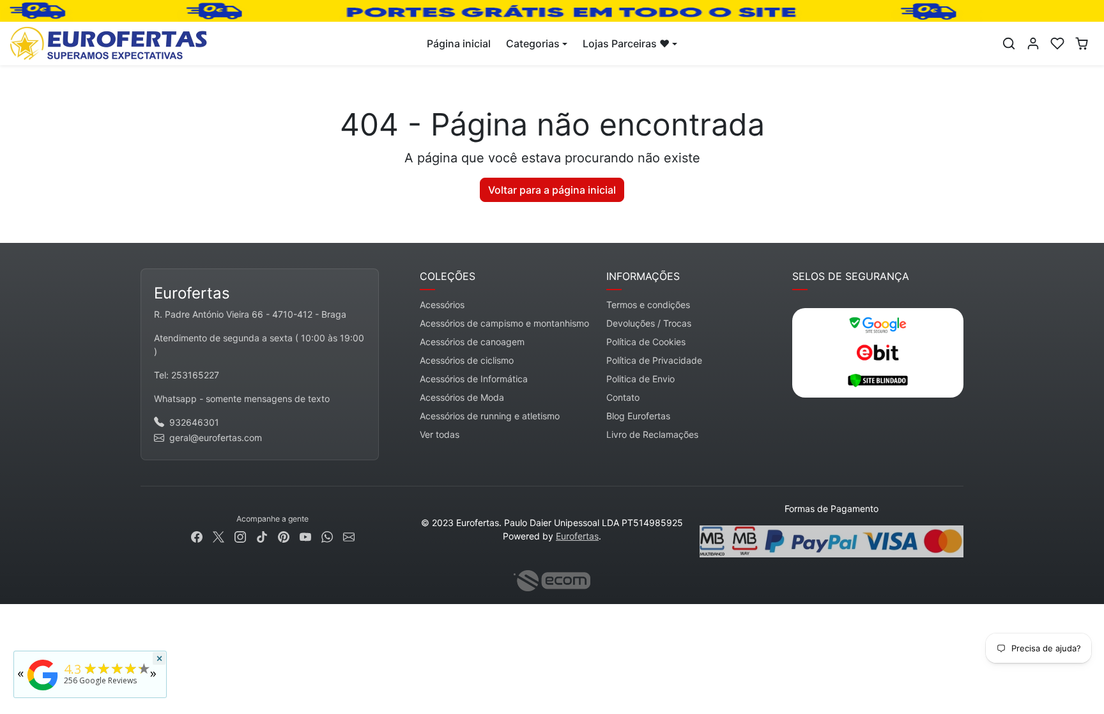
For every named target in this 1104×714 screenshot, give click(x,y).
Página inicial (459, 43)
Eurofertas (577, 536)
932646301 (194, 422)
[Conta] (1033, 43)
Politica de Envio (640, 378)
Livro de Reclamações (652, 434)
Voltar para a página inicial (552, 189)
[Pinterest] (284, 535)
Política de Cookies (646, 341)
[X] (218, 535)
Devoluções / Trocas (648, 323)
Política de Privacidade (654, 360)
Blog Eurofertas (638, 415)
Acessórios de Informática (474, 378)
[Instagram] (240, 535)
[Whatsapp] (327, 535)
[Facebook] (197, 535)
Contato (623, 397)
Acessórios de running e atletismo (490, 415)
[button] (1009, 43)
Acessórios (442, 304)
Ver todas (439, 434)
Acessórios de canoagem (472, 341)
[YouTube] (305, 535)
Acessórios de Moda (462, 397)
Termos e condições (648, 304)
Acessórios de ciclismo (467, 360)
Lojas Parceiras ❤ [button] (626, 43)
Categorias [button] (533, 43)
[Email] (349, 535)
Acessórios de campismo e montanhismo (504, 323)
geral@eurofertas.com (215, 437)
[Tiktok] (262, 535)
